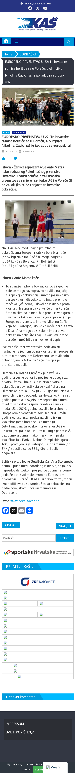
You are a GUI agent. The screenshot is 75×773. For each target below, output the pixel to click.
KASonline (28, 151)
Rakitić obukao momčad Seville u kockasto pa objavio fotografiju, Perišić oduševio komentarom (13, 525)
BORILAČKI (19, 132)
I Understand (42, 769)
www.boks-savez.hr (24, 501)
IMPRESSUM (15, 723)
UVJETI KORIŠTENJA (20, 732)
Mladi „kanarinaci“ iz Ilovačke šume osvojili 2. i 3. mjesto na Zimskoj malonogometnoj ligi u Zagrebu (66, 526)
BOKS (6, 132)
